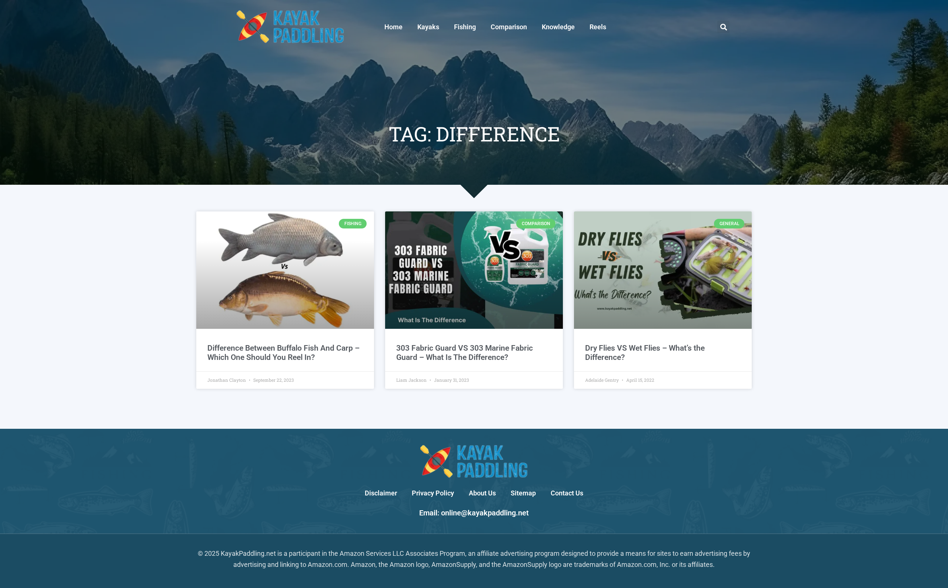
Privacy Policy (433, 493)
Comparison (509, 27)
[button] (723, 27)
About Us (482, 493)
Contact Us (567, 493)
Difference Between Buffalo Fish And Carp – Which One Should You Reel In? (283, 353)
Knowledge (558, 27)
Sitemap (523, 493)
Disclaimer (381, 493)
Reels (598, 27)
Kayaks (428, 27)
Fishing (465, 27)
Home (393, 27)
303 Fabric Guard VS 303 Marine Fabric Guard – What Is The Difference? (464, 353)
